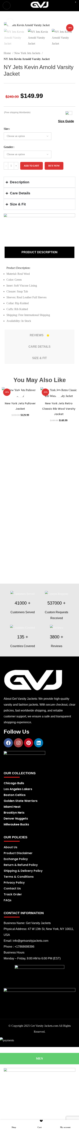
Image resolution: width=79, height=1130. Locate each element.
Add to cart (31, 166)
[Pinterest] (28, 742)
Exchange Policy (16, 859)
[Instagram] (18, 742)
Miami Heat (12, 807)
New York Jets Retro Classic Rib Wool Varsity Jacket (58, 409)
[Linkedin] (38, 742)
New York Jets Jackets (27, 53)
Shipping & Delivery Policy (23, 871)
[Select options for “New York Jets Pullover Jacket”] (20, 394)
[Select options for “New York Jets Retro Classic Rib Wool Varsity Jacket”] (58, 394)
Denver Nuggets (16, 818)
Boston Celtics (15, 795)
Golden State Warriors (20, 801)
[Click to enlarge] (10, 22)
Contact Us (12, 888)
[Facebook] (8, 742)
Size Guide (66, 121)
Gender (8, 147)
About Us (10, 847)
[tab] (39, 252)
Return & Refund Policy (21, 865)
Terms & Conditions (19, 877)
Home (8, 53)
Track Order (13, 894)
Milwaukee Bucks (16, 824)
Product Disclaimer (18, 853)
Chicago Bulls (14, 783)
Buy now (54, 165)
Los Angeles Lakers (18, 789)
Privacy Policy (14, 882)
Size (6, 128)
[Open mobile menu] (6, 5)
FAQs (7, 900)
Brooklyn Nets (14, 813)
